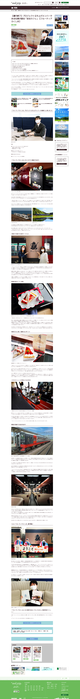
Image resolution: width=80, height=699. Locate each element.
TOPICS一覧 (63, 688)
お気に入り (67, 4)
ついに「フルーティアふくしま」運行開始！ (20, 69)
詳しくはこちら (61, 149)
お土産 (56, 684)
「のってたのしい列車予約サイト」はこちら (31, 93)
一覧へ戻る (31, 638)
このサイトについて (65, 692)
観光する (49, 684)
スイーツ (32, 630)
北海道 (26, 684)
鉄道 (22, 630)
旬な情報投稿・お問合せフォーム (64, 690)
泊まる (48, 686)
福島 (16, 10)
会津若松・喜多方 (16, 631)
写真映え (15, 630)
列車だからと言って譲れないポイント (19, 66)
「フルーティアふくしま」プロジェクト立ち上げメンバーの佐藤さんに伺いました (26, 63)
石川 (39, 689)
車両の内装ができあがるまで (18, 67)
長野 (28, 689)
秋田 (28, 686)
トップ (40, 4)
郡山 (47, 630)
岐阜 (25, 690)
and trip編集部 (22, 631)
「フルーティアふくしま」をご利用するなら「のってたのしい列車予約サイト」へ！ (26, 70)
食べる (53, 684)
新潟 (25, 689)
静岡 (34, 689)
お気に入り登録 (50, 25)
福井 (42, 689)
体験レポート (40, 630)
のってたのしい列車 (27, 630)
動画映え (19, 630)
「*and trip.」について (39, 2)
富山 (37, 689)
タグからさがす (61, 4)
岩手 (31, 686)
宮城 (37, 686)
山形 (34, 686)
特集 (55, 686)
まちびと (65, 2)
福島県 (45, 630)
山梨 (31, 689)
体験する (52, 686)
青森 (25, 686)
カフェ (36, 630)
